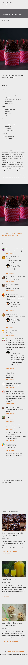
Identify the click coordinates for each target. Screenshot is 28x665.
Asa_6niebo (9, 417)
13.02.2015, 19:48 (22, 391)
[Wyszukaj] (22, 3)
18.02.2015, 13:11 (11, 445)
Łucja (7, 294)
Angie (7, 407)
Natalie (8, 256)
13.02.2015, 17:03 (16, 266)
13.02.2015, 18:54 (17, 383)
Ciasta (9, 233)
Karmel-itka (9, 383)
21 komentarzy (14, 641)
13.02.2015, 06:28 (21, 276)
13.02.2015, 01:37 (18, 249)
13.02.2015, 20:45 (14, 407)
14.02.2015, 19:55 (16, 425)
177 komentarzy (14, 551)
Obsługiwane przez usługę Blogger (15, 651)
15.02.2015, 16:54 (11, 434)
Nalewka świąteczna (9, 579)
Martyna (8, 330)
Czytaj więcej (6, 553)
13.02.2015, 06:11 (15, 256)
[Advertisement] (14, 496)
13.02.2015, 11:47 (14, 314)
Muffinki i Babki (6, 235)
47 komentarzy (14, 595)
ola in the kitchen (15, 265)
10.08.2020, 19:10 (17, 453)
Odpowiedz (10, 253)
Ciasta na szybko (17, 233)
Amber (8, 284)
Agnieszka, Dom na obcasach (13, 372)
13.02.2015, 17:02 (16, 353)
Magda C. (8, 425)
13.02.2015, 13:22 (16, 330)
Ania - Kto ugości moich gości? (13, 432)
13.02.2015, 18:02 (11, 373)
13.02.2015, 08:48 (15, 284)
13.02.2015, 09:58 (14, 294)
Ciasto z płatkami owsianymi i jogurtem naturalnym (12, 534)
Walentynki (14, 235)
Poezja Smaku (9, 249)
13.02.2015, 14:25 (18, 338)
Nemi (7, 314)
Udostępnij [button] (5, 238)
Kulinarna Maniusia (11, 276)
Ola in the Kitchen (7, 3)
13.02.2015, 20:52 (17, 417)
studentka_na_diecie (11, 391)
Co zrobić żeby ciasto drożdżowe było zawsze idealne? (13, 624)
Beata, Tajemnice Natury (12, 444)
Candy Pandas (9, 338)
